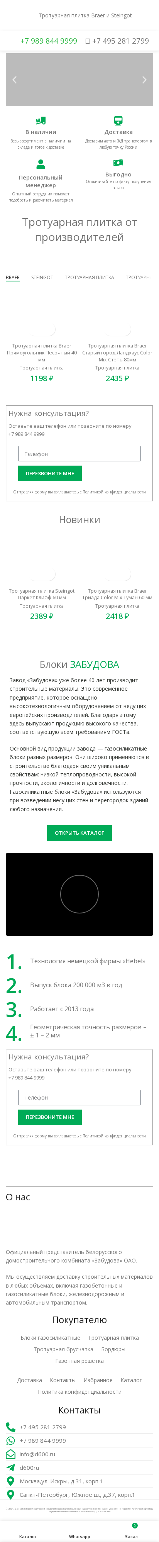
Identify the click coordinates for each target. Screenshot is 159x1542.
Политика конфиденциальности (80, 1391)
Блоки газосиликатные (50, 1337)
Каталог (131, 1380)
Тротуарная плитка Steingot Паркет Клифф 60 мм (41, 594)
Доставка (29, 1380)
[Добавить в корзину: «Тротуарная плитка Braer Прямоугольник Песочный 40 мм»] (35, 329)
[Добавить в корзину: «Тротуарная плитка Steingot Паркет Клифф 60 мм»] (35, 574)
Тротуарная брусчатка (63, 1349)
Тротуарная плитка (42, 368)
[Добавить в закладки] (48, 329)
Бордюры (113, 1349)
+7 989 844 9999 (48, 41)
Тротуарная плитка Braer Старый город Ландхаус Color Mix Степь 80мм (117, 352)
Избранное (98, 1380)
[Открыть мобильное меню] (9, 15)
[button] (14, 80)
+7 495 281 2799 (119, 41)
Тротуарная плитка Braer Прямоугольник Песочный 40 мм (42, 352)
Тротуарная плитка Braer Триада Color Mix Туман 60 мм (117, 594)
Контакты (63, 1380)
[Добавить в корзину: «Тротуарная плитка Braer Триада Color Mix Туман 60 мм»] (110, 574)
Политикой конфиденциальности (114, 492)
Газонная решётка (79, 1360)
